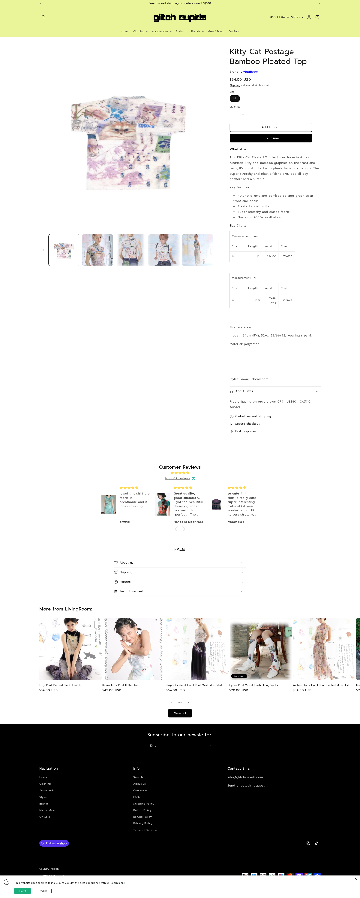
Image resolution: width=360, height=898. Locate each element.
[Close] (356, 879)
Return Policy (142, 810)
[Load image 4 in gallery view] (164, 250)
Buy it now (271, 138)
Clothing (45, 784)
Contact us (140, 791)
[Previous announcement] (41, 3)
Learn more (118, 882)
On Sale (44, 817)
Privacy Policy (142, 823)
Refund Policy (142, 817)
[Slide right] (218, 250)
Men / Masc (47, 810)
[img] (180, 473)
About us (139, 784)
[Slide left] (43, 250)
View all (180, 713)
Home (43, 777)
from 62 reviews (177, 478)
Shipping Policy (143, 804)
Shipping (235, 85)
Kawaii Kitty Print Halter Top (120, 685)
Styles (43, 797)
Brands (44, 804)
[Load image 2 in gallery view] (97, 250)
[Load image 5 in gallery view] (197, 250)
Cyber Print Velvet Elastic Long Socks (253, 685)
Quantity (235, 106)
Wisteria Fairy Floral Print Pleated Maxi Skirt (321, 685)
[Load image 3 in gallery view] (130, 250)
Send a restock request (246, 785)
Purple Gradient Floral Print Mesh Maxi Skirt (194, 685)
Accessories (47, 791)
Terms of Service (145, 830)
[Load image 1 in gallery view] (64, 250)
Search (138, 777)
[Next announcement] (319, 3)
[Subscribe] (210, 745)
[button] (43, 17)
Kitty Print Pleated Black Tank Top (61, 685)
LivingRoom (250, 71)
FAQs (136, 797)
